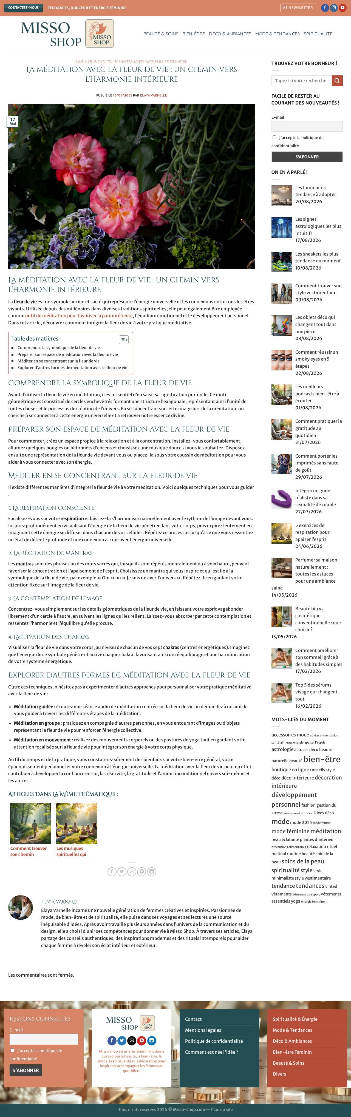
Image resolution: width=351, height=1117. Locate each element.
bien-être (321, 759)
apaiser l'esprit (314, 742)
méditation (325, 831)
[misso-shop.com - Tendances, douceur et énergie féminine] (69, 34)
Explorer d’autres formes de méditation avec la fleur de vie (72, 367)
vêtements (281, 894)
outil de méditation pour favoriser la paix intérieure (79, 315)
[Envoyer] (337, 80)
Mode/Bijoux (88, 61)
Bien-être (193, 33)
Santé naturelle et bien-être (160, 61)
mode (280, 821)
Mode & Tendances (277, 33)
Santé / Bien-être (117, 61)
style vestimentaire (313, 877)
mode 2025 (301, 822)
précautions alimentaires (288, 847)
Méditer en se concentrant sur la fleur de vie (59, 361)
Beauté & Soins (161, 33)
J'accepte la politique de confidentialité (297, 141)
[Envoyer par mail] (131, 871)
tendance (283, 886)
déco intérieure (297, 778)
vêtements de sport (306, 894)
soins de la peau (303, 861)
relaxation (316, 846)
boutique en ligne (290, 770)
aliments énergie (292, 742)
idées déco (324, 812)
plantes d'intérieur (317, 839)
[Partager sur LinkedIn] (151, 871)
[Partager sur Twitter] (121, 871)
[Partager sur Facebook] (112, 871)
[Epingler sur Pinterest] (141, 871)
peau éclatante (285, 839)
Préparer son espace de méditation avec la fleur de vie (68, 354)
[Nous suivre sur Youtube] (343, 8)
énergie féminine (313, 901)
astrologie (282, 749)
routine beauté (301, 853)
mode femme (322, 822)
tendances (310, 885)
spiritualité (285, 870)
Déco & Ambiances (230, 33)
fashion (308, 805)
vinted (331, 886)
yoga (295, 900)
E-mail (277, 117)
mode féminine (290, 831)
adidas (314, 735)
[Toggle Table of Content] (121, 339)
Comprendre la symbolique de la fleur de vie (59, 347)
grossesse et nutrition (298, 813)
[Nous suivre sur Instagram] (334, 8)
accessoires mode (290, 735)
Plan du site (222, 1109)
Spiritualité (318, 33)
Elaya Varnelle (153, 95)
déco (276, 778)
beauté (295, 760)
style (307, 870)
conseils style (322, 769)
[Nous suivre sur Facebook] (325, 8)
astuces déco (306, 749)
